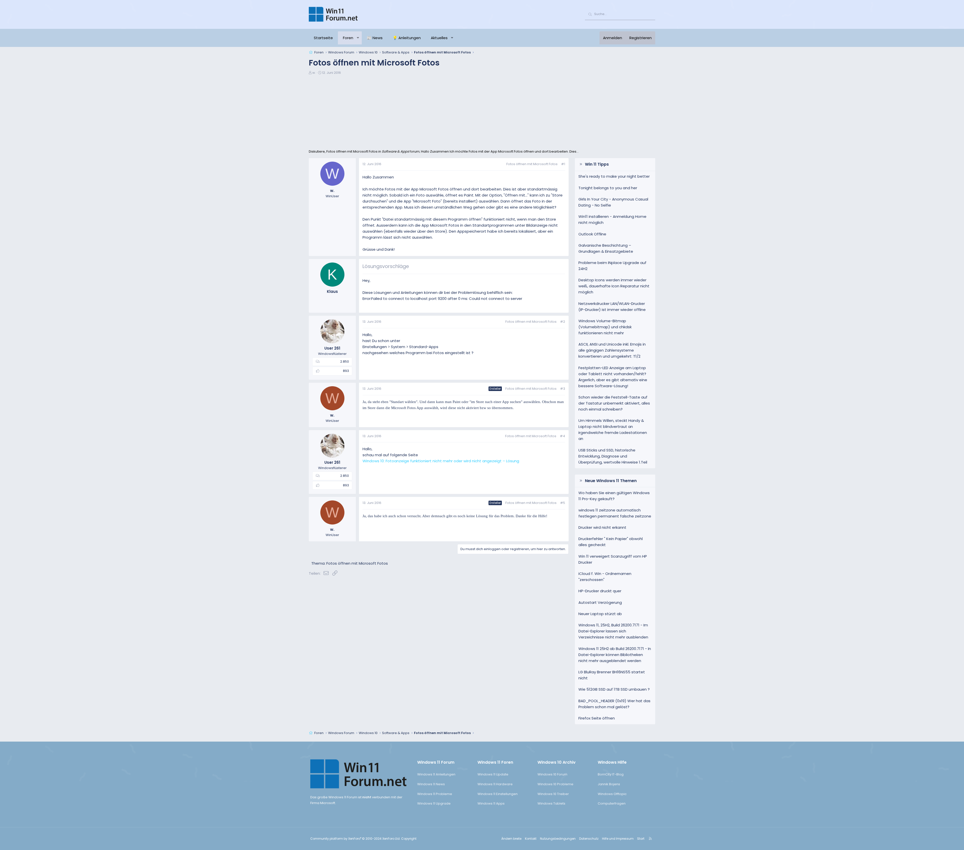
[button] (358, 37)
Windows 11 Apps (491, 803)
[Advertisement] (482, 111)
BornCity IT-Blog (611, 774)
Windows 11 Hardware (495, 784)
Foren (348, 37)
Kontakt (530, 838)
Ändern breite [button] (511, 838)
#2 (562, 321)
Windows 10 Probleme (555, 784)
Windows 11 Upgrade (434, 803)
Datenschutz (588, 838)
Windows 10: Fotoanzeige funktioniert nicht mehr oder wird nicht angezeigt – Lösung (441, 461)
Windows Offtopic (612, 794)
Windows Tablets (551, 803)
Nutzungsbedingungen (558, 838)
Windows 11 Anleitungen (436, 774)
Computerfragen (612, 803)
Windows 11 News (431, 784)
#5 (562, 502)
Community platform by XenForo (355, 838)
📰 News (375, 37)
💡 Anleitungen (407, 37)
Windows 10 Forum (552, 774)
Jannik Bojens (609, 784)
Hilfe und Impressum (618, 838)
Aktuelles (439, 37)
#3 (562, 388)
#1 (563, 164)
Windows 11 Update (492, 774)
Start (640, 838)
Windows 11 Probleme (434, 794)
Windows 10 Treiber (553, 794)
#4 (562, 436)
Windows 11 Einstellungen (497, 794)
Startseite (323, 37)
